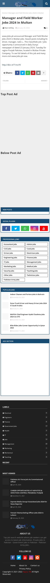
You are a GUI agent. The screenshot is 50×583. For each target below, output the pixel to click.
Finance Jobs (32, 257)
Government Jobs (25, 426)
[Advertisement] (25, 123)
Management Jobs (34, 262)
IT (25, 435)
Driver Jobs (8, 253)
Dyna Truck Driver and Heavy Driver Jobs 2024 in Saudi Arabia (28, 304)
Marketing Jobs (10, 266)
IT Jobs (6, 262)
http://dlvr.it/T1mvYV (11, 64)
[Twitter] (22, 73)
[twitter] (16, 228)
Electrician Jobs (33, 253)
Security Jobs (9, 271)
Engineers (25, 417)
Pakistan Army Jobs (11, 279)
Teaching (25, 457)
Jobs (25, 439)
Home (4, 13)
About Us (23, 565)
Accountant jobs (10, 244)
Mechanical (25, 453)
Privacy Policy (25, 568)
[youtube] (44, 228)
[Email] (38, 73)
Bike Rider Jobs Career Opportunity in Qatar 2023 (27, 326)
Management (25, 444)
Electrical (25, 413)
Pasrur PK (27, 571)
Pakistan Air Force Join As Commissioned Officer (27, 480)
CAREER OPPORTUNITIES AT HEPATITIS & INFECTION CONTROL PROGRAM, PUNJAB (27, 491)
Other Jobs (8, 275)
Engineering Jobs (10, 257)
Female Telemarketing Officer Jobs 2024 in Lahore (27, 514)
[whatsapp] (25, 228)
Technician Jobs (33, 275)
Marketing (25, 448)
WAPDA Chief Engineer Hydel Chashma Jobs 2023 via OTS (27, 315)
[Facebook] (17, 73)
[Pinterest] (33, 73)
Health (25, 430)
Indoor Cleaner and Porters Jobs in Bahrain (27, 294)
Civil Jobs (7, 249)
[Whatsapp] (28, 73)
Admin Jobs (31, 244)
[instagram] (34, 228)
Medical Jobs (32, 266)
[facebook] (6, 228)
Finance (25, 422)
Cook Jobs (31, 249)
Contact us (35, 565)
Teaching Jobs (32, 271)
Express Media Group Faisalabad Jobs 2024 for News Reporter (29, 502)
